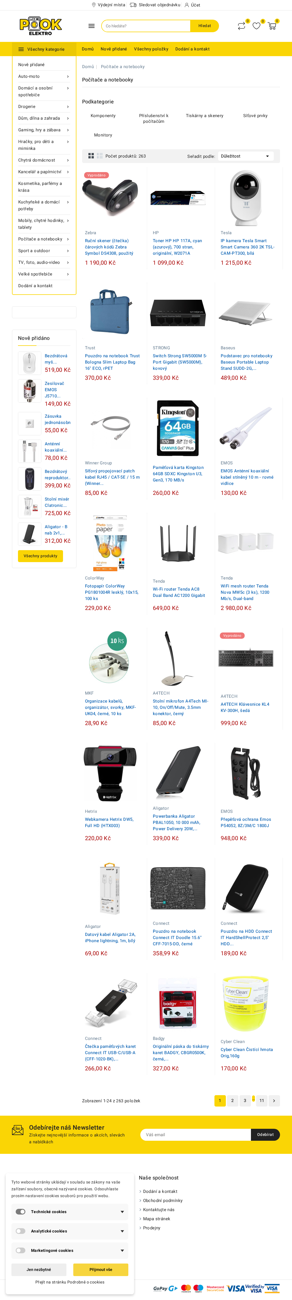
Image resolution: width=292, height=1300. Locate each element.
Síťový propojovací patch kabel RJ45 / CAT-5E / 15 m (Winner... (112, 477)
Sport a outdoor (44, 251)
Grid (91, 155)
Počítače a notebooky (44, 239)
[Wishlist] (256, 26)
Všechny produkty (40, 556)
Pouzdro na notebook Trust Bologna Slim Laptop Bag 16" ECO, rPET (112, 362)
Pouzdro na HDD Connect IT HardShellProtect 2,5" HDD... (246, 937)
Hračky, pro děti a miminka (44, 145)
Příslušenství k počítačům (154, 118)
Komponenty (103, 116)
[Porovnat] (242, 26)
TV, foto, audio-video (44, 262)
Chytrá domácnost (44, 160)
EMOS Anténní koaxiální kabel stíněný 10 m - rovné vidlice (247, 477)
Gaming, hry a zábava (44, 130)
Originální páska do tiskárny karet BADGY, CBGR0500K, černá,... (181, 1052)
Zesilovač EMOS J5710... (54, 389)
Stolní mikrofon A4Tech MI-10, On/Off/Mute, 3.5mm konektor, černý (180, 707)
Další (274, 1101)
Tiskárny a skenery (205, 116)
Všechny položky (151, 49)
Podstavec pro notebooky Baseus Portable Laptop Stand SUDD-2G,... (246, 362)
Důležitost (246, 156)
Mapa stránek (157, 1219)
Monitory (103, 135)
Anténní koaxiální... (56, 447)
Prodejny (152, 1228)
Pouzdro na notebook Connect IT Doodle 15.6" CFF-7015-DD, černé (177, 937)
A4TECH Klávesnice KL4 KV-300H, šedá (245, 707)
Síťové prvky (255, 116)
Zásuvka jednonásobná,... (61, 419)
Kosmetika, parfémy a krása (40, 186)
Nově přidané (114, 49)
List (100, 155)
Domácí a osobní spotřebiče (44, 91)
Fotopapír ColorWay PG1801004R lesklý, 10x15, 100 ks (112, 592)
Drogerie (44, 106)
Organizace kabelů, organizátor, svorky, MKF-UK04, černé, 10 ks (110, 707)
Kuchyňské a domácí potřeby (44, 205)
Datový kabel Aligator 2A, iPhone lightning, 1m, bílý (110, 937)
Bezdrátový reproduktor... (58, 474)
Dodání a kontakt (192, 49)
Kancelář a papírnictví (44, 172)
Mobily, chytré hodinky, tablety (44, 223)
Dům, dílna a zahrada (44, 118)
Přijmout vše (101, 1270)
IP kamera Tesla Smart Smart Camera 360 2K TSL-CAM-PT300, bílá (248, 247)
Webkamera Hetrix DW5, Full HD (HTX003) (109, 822)
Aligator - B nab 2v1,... (56, 530)
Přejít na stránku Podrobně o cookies (69, 1282)
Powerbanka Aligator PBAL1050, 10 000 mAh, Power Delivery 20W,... (176, 822)
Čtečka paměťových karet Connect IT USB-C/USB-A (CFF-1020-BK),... (110, 1052)
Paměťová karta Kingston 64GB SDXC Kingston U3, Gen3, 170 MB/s (178, 473)
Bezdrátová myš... (56, 359)
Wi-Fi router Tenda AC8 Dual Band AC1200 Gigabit (179, 592)
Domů (88, 49)
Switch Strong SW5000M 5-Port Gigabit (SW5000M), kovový (180, 362)
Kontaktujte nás (159, 1210)
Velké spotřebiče (44, 274)
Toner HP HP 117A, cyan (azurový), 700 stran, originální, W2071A (177, 247)
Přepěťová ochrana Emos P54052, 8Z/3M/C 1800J (246, 822)
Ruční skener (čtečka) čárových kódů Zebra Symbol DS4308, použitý (109, 247)
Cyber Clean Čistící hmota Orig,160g (247, 1052)
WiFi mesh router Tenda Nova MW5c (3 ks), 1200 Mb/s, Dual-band (245, 592)
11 (261, 1100)
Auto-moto (44, 76)
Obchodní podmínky (163, 1200)
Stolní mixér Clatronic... (57, 502)
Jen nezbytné (39, 1270)
